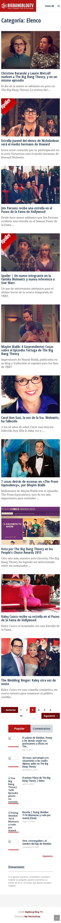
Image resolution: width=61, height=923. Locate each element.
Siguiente (50, 715)
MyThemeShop (32, 916)
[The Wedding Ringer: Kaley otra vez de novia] (30, 638)
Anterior (10, 710)
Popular (19, 728)
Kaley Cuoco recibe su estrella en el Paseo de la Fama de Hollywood (30, 618)
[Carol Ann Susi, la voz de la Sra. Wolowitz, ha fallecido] (30, 375)
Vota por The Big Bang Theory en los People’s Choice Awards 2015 (27, 550)
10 (21, 715)
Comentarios (41, 728)
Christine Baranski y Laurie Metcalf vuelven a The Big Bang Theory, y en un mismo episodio (29, 77)
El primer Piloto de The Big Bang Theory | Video (36, 779)
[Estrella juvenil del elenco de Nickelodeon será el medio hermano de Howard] (30, 98)
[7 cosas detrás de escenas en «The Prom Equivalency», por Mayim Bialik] (30, 439)
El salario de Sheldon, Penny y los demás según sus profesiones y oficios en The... (37, 742)
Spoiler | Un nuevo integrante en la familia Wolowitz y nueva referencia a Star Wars (28, 279)
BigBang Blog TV (34, 911)
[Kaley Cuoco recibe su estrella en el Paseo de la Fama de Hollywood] (30, 574)
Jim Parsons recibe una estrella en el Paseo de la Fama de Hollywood (26, 210)
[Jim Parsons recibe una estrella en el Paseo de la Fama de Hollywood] (30, 166)
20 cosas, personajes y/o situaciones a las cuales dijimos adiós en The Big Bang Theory (35, 762)
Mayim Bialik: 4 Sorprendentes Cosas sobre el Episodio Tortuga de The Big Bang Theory (27, 350)
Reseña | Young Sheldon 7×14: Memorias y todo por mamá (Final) (36, 815)
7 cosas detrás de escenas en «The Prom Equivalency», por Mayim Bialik (29, 483)
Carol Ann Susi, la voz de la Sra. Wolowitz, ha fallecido (30, 419)
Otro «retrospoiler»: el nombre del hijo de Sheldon (36, 842)
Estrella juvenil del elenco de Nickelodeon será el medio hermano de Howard (30, 142)
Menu (48, 6)
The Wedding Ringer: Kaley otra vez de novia (28, 682)
